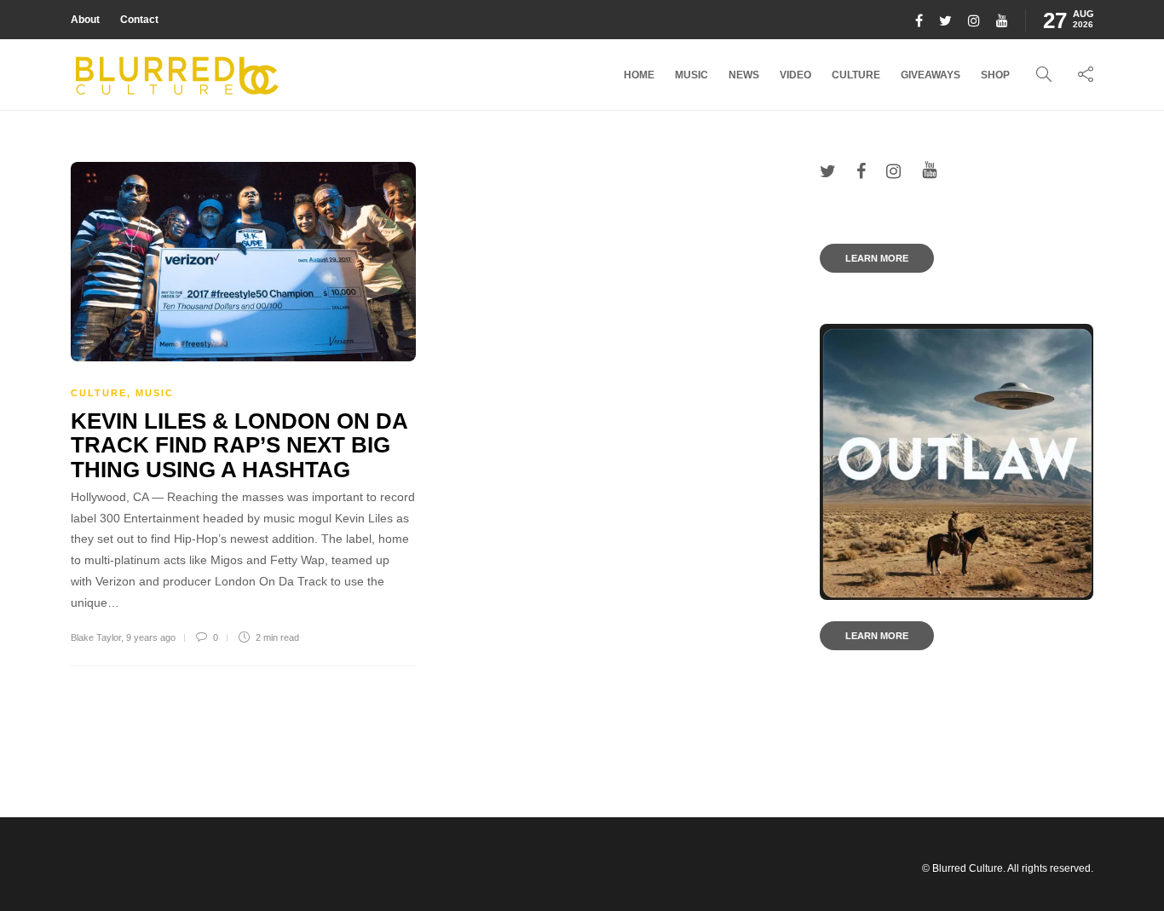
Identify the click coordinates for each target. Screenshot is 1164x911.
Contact (139, 20)
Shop (995, 75)
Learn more (876, 258)
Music (691, 75)
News (744, 75)
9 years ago (151, 637)
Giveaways (930, 75)
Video (795, 75)
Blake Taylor (96, 637)
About (85, 20)
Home (639, 75)
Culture (856, 75)
